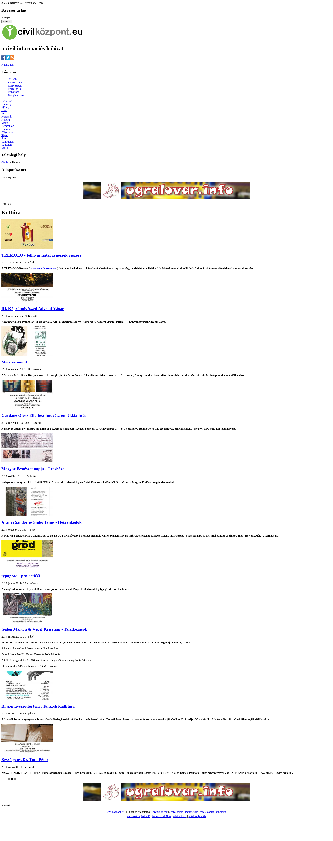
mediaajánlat (207, 811)
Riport (4, 135)
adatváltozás (180, 816)
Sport (4, 138)
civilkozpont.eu (115, 811)
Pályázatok (14, 91)
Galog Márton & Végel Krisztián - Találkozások (44, 629)
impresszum (191, 811)
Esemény (6, 104)
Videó (4, 147)
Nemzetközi (8, 125)
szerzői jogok (160, 811)
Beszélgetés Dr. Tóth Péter (24, 759)
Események (14, 88)
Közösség (6, 116)
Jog (3, 113)
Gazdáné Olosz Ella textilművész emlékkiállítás (43, 415)
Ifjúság (5, 107)
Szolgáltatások (16, 95)
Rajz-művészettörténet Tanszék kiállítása (38, 706)
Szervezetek (15, 85)
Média (4, 122)
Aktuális (13, 79)
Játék (4, 110)
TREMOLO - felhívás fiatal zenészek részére (41, 255)
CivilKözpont (15, 82)
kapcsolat (221, 811)
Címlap (5, 162)
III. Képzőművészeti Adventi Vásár (32, 308)
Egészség (6, 100)
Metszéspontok (14, 362)
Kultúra (5, 119)
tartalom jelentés (197, 816)
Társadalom (7, 141)
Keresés (6, 17)
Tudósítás (6, 144)
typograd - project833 (20, 576)
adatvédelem (176, 811)
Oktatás (5, 129)
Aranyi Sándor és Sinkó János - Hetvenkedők (41, 522)
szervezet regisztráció (138, 816)
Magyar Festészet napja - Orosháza (33, 469)
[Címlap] (42, 39)
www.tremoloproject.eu (43, 268)
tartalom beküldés (161, 816)
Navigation (7, 64)
